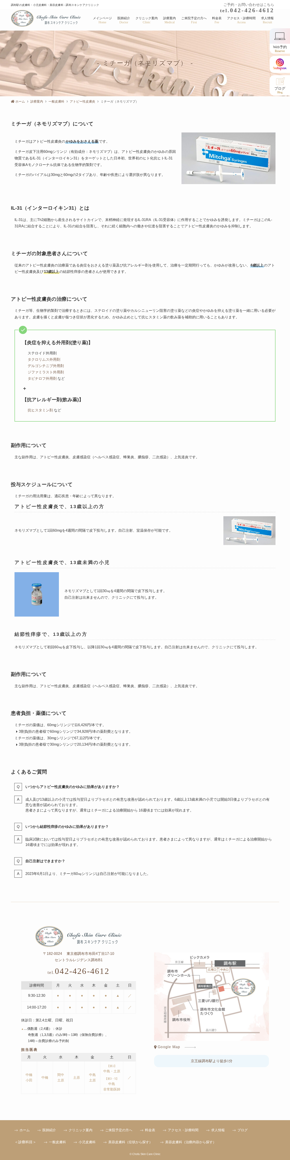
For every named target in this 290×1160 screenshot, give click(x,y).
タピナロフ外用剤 (42, 378)
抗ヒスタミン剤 (40, 410)
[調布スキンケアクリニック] (46, 18)
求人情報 (218, 1130)
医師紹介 (49, 1130)
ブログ (242, 1130)
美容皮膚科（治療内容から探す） (190, 1142)
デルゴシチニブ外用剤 (46, 366)
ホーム (24, 1130)
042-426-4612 (247, 10)
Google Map (168, 1047)
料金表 (150, 1130)
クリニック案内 (80, 1130)
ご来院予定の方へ (118, 1130)
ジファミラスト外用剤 (46, 372)
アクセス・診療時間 (183, 1130)
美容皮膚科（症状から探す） (130, 1142)
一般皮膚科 (57, 1142)
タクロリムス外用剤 (44, 359)
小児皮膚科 (87, 1142)
